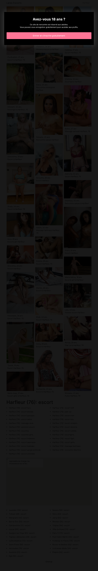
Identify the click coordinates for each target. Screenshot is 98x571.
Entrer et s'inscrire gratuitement (49, 35)
